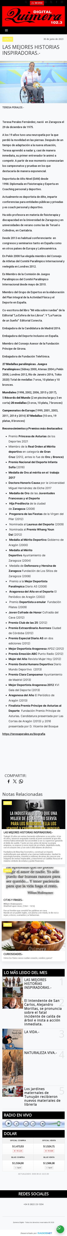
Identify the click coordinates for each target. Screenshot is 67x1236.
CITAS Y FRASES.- (13, 900)
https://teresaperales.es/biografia (23, 734)
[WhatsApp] (46, 3)
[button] (27, 3)
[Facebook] (57, 3)
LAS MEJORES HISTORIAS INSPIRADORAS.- (28, 832)
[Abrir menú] (6, 30)
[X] (52, 3)
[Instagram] (63, 3)
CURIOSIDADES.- (13, 954)
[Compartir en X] (14, 781)
